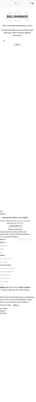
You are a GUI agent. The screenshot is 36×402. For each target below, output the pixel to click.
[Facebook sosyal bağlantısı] (19, 239)
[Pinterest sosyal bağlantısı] (29, 239)
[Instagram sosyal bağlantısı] (26, 239)
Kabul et (16, 305)
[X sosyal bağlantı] (22, 239)
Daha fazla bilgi (5, 305)
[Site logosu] (17, 3)
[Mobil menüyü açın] (1, 3)
